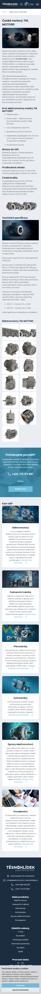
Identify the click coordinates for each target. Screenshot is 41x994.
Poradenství (20, 920)
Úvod (4, 12)
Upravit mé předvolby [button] (20, 990)
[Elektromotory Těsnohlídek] (10, 4)
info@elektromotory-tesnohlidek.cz (22, 880)
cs (31, 4)
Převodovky (20, 908)
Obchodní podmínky (20, 943)
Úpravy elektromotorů (20, 916)
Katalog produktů (20, 939)
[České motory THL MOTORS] (20, 38)
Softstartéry (20, 912)
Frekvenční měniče (20, 904)
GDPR (20, 951)
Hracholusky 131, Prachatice (22, 876)
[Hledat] (21, 4)
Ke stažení (20, 935)
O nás (20, 932)
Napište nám (20, 489)
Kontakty (20, 947)
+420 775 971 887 (22, 889)
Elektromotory (20, 900)
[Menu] (37, 4)
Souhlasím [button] (20, 985)
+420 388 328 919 (22, 884)
